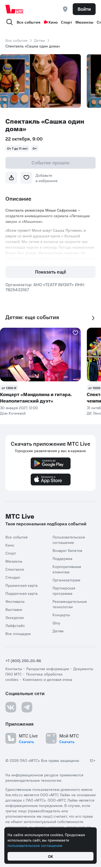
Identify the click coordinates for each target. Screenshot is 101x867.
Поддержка (62, 558)
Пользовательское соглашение (69, 539)
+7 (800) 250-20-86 (23, 660)
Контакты (13, 668)
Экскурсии (14, 617)
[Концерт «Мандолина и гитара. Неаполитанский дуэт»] (40, 354)
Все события (28, 22)
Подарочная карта (21, 593)
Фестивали (15, 601)
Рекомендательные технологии (70, 604)
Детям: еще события (32, 317)
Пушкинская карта (21, 585)
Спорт (66, 22)
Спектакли (14, 569)
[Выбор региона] (65, 9)
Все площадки (18, 633)
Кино (53, 22)
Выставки (13, 609)
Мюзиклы (84, 22)
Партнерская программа (64, 590)
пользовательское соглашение (35, 845)
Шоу (56, 622)
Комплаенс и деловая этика (47, 679)
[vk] (10, 707)
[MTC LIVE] (14, 9)
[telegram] (27, 707)
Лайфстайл (15, 625)
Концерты (61, 614)
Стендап (12, 577)
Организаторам (66, 579)
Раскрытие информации (47, 668)
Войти (84, 9)
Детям (39, 40)
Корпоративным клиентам (67, 569)
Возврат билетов (67, 550)
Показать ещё (50, 271)
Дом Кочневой (13, 413)
